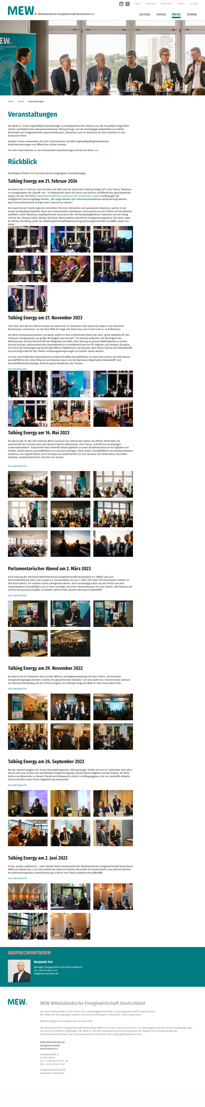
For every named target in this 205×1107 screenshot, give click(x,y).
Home (11, 101)
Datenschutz (166, 4)
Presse (138, 4)
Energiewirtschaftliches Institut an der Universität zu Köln (67, 196)
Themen (161, 14)
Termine (192, 14)
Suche (192, 4)
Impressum (150, 4)
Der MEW (144, 14)
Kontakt (180, 4)
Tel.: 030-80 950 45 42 (45, 970)
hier (96, 150)
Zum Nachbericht (17, 368)
